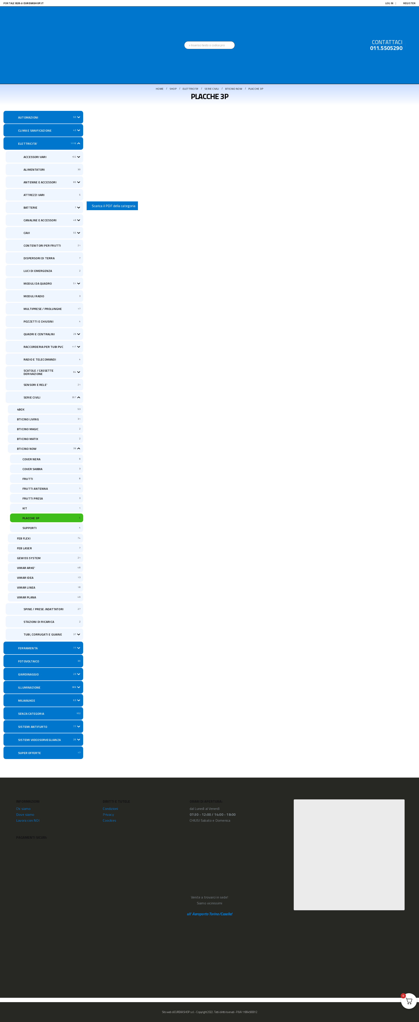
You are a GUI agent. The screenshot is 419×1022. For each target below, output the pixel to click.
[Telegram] (217, 3)
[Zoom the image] (349, 802)
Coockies (109, 820)
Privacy (108, 814)
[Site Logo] (36, 45)
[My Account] (412, 45)
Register (409, 3)
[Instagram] (209, 3)
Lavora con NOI (27, 820)
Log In (389, 3)
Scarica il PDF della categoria (113, 205)
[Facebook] (202, 3)
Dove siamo (25, 814)
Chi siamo (23, 808)
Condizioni (110, 808)
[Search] (231, 45)
